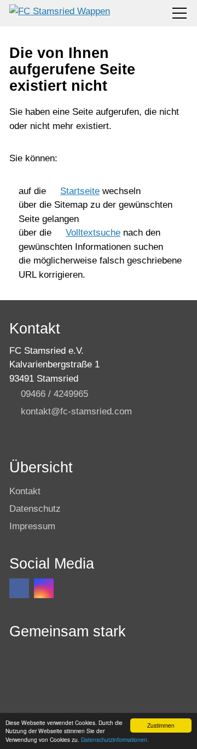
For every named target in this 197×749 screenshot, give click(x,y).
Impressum (32, 526)
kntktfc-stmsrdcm (76, 411)
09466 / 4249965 (54, 394)
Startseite (80, 191)
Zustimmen (161, 725)
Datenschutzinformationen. (115, 739)
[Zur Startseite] (59, 13)
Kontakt (24, 491)
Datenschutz (35, 509)
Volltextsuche (93, 232)
